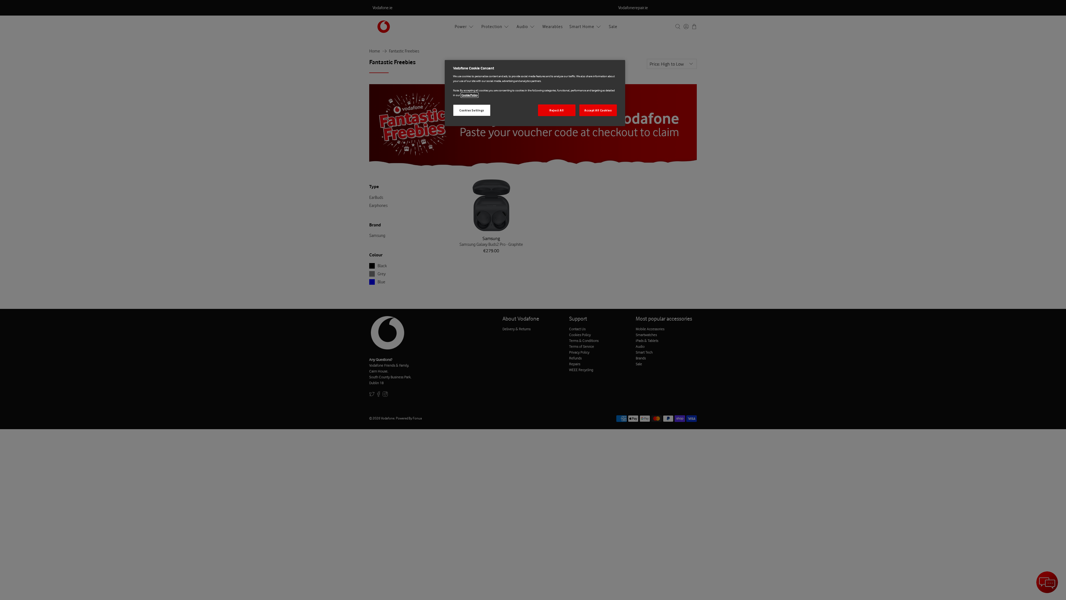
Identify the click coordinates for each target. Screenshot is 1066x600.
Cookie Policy (469, 95)
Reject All (556, 110)
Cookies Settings (471, 110)
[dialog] (535, 93)
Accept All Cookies (598, 110)
